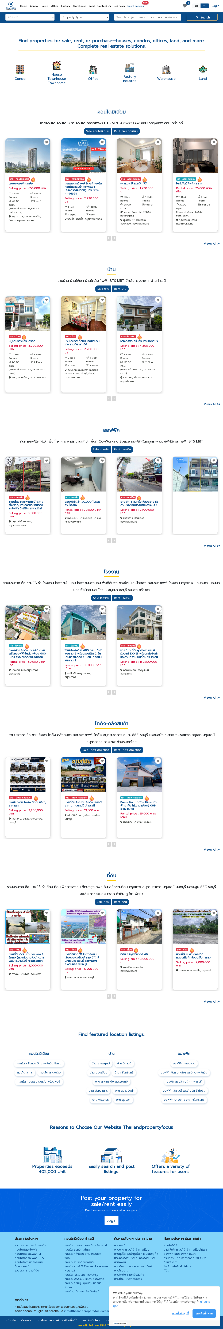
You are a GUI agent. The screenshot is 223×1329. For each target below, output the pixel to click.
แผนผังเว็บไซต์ (91, 1320)
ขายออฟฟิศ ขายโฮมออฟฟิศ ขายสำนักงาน (134, 1260)
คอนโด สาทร (25, 1073)
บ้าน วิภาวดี (124, 1063)
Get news (119, 6)
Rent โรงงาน (122, 598)
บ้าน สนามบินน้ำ (124, 1091)
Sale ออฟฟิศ (101, 449)
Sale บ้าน (103, 289)
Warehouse (79, 6)
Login (215, 6)
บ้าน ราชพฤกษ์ (101, 1063)
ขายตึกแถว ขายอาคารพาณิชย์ (133, 1266)
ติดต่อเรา (26, 1320)
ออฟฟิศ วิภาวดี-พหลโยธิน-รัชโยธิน (184, 1091)
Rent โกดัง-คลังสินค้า (127, 750)
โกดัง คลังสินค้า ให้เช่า (177, 1266)
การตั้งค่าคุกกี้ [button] (180, 1313)
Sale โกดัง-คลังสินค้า (96, 750)
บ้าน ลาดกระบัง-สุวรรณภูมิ (111, 1082)
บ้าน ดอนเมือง (98, 1073)
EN (196, 5)
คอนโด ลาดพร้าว (50, 1073)
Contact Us (104, 6)
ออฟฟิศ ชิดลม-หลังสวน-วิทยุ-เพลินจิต (184, 1073)
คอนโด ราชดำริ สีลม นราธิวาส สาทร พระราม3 (86, 1268)
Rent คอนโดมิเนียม (126, 131)
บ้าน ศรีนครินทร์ (123, 1073)
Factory (65, 6)
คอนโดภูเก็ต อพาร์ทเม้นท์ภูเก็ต (82, 1291)
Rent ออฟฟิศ (122, 449)
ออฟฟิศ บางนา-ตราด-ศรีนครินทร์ (184, 1100)
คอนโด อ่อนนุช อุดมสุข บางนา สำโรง (82, 1285)
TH (204, 5)
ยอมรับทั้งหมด (204, 1313)
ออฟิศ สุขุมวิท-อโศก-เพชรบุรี (184, 1082)
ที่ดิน (166, 1271)
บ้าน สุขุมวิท (123, 1100)
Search (204, 18)
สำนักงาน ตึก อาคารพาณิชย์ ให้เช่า (185, 1258)
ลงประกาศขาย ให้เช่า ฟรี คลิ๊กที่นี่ (57, 1320)
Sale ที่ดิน (103, 902)
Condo (34, 6)
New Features (136, 5)
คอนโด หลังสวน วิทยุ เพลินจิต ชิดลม (39, 1063)
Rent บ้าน (120, 289)
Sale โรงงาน (101, 598)
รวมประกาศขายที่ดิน (27, 1271)
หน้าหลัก (11, 1320)
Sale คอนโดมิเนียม (97, 131)
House (44, 6)
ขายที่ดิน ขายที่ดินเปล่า (128, 1279)
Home (24, 6)
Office (55, 6)
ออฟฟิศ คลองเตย (184, 1063)
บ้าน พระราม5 (100, 1100)
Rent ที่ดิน (120, 902)
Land (92, 6)
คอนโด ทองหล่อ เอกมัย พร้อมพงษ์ (39, 1082)
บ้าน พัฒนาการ (98, 1091)
